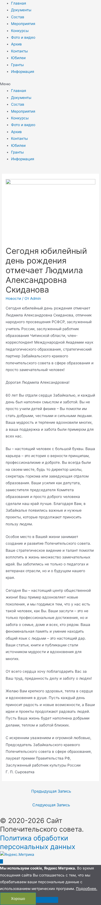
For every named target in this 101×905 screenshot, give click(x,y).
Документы (21, 10)
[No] (47, 900)
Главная (18, 3)
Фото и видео (23, 37)
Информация (22, 71)
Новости (13, 298)
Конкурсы (20, 30)
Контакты (19, 51)
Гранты (17, 65)
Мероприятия (23, 24)
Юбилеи (18, 58)
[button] (50, 84)
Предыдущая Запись (51, 791)
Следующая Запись (51, 805)
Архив (16, 44)
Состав (17, 17)
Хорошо (18, 898)
